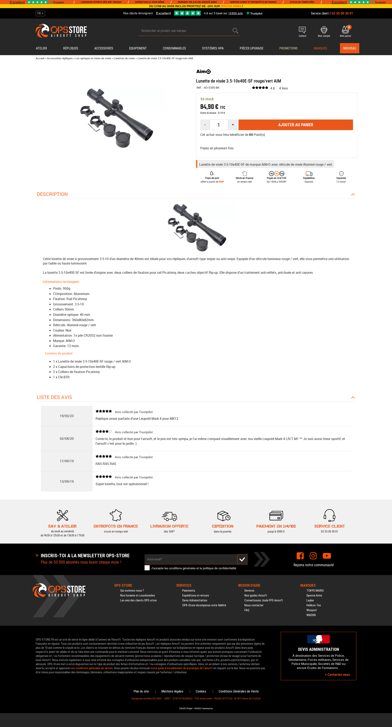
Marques (320, 48)
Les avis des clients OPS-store (138, 600)
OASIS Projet (186, 708)
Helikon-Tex (313, 605)
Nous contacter (253, 605)
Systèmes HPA (213, 48)
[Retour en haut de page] (387, 432)
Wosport (311, 610)
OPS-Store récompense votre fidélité (204, 605)
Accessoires (103, 48)
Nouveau (349, 48)
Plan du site (141, 691)
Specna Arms (314, 595)
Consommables (174, 48)
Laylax (310, 600)
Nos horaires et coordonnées (137, 595)
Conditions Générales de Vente (239, 691)
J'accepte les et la (193, 568)
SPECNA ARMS (231, 6)
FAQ (246, 610)
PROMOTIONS (288, 48)
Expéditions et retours (195, 595)
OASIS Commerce (203, 708)
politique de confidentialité (219, 568)
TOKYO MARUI (315, 590)
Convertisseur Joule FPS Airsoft (263, 600)
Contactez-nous (338, 675)
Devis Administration (194, 600)
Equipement (138, 48)
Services (249, 590)
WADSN (311, 615)
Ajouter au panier (295, 124)
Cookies (201, 691)
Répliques (70, 48)
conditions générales (182, 568)
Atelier (41, 48)
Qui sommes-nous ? (132, 590)
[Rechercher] (235, 31)
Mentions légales (172, 691)
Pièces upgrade (251, 48)
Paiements (188, 590)
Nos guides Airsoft (255, 595)
